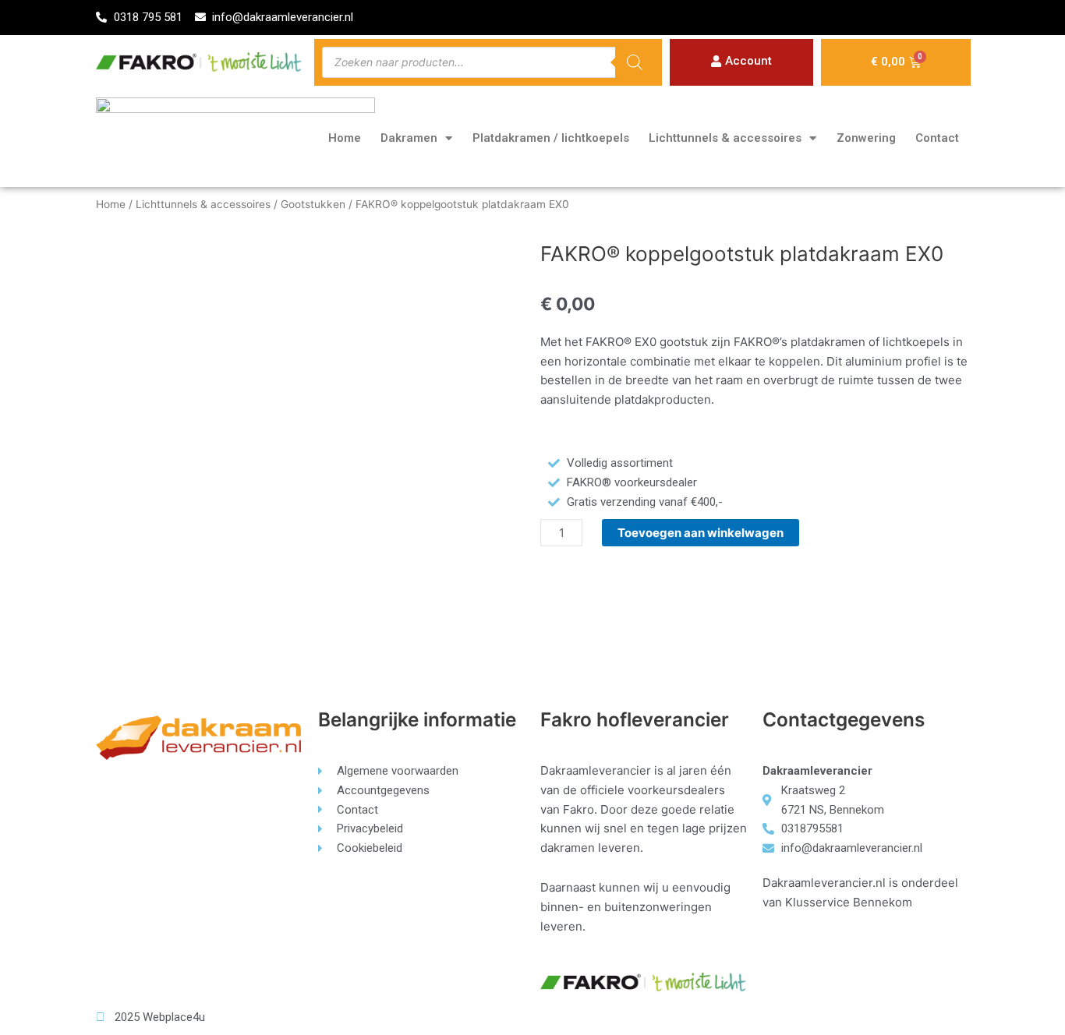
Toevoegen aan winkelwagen (700, 532)
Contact (937, 138)
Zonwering (866, 138)
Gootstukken (313, 204)
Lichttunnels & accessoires (725, 138)
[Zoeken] (634, 62)
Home (344, 138)
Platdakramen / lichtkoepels (550, 138)
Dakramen (408, 138)
